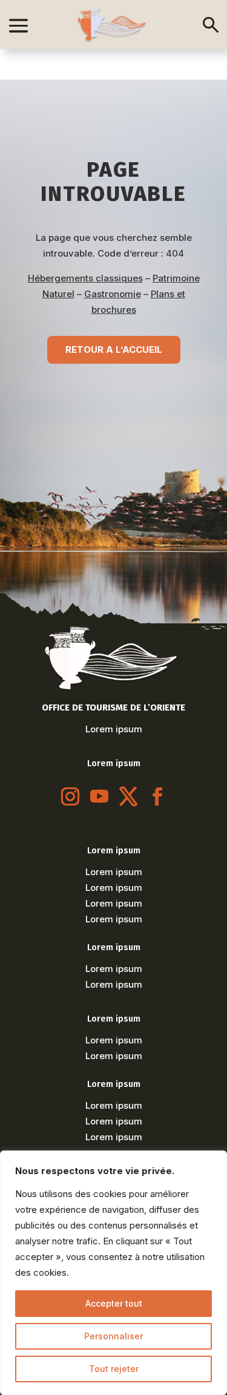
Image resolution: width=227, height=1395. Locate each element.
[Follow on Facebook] (157, 796)
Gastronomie (112, 294)
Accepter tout (113, 1303)
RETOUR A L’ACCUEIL (113, 349)
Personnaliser (113, 1336)
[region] (113, 1272)
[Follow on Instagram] (70, 796)
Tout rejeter (114, 1369)
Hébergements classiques (85, 278)
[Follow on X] (128, 796)
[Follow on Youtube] (99, 796)
